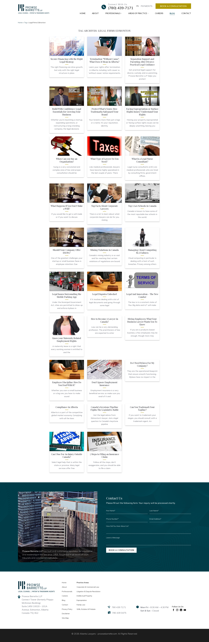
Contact (186, 13)
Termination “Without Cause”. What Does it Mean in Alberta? (104, 60)
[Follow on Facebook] (173, 610)
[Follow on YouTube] (185, 610)
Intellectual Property (84, 596)
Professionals (112, 13)
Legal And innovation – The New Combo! (142, 295)
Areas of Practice (137, 13)
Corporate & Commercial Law (88, 587)
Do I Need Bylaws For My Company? (142, 364)
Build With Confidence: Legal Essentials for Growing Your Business (66, 112)
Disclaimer (66, 613)
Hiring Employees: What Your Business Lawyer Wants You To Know (142, 322)
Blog (172, 13)
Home (82, 13)
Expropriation (82, 600)
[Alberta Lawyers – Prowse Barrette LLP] (33, 9)
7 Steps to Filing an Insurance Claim (104, 455)
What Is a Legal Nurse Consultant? (142, 160)
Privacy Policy (67, 609)
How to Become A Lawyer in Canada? (104, 320)
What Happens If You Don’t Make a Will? (67, 207)
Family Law (81, 605)
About (95, 13)
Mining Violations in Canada (104, 250)
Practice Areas (83, 582)
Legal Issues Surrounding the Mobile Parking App (66, 295)
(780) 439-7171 (120, 8)
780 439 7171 (119, 607)
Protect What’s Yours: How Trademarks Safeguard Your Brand (104, 112)
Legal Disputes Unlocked (104, 294)
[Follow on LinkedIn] (181, 610)
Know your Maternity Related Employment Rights (66, 339)
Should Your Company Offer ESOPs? (67, 251)
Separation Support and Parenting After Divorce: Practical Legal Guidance (142, 62)
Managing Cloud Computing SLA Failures (142, 251)
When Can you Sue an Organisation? (66, 160)
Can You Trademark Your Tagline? (142, 408)
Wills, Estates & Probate (86, 609)
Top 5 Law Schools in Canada (142, 206)
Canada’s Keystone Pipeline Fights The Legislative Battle (105, 408)
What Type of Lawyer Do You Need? (105, 160)
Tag (25, 22)
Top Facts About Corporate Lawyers (104, 207)
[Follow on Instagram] (177, 610)
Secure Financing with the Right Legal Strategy (67, 60)
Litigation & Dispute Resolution (88, 591)
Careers (159, 13)
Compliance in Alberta (67, 407)
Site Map (65, 618)
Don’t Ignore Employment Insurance (104, 384)
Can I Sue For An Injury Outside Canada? (66, 455)
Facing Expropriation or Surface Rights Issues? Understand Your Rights (142, 112)
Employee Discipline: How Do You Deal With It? (66, 384)
